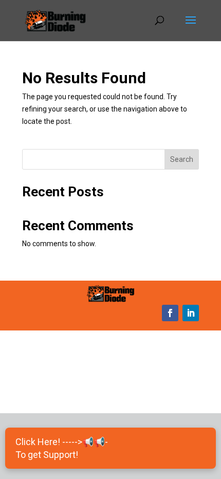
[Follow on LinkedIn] (190, 313)
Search (181, 159)
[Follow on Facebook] (170, 313)
